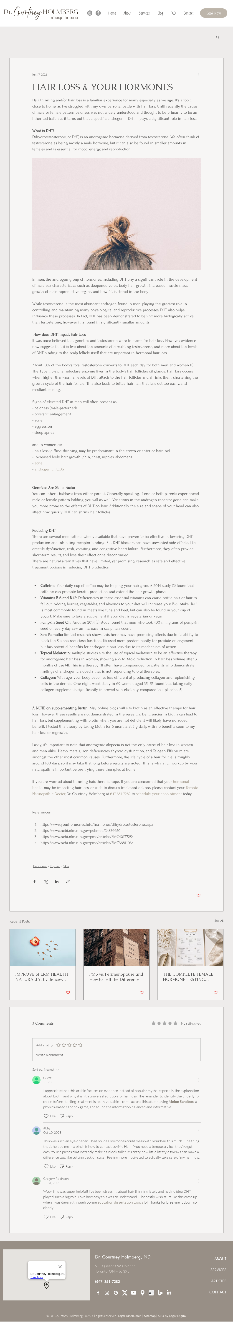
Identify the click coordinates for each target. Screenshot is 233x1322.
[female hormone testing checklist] (190, 947)
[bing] (160, 1292)
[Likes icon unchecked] (46, 1116)
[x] (124, 1292)
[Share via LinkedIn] (57, 881)
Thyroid (55, 866)
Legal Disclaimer (130, 1316)
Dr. (8, 11)
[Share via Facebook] (34, 881)
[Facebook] (98, 13)
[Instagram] (89, 13)
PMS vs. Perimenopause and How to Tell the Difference (116, 977)
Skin (66, 866)
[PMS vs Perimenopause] (116, 947)
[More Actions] (198, 1080)
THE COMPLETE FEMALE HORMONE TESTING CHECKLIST (188, 977)
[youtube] (133, 1292)
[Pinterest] (116, 1292)
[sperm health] (43, 947)
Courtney (27, 12)
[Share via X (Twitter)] (45, 881)
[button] (144, 13)
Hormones (40, 866)
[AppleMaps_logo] (151, 1292)
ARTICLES (218, 1281)
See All (219, 920)
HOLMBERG (60, 11)
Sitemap (150, 1316)
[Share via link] (68, 881)
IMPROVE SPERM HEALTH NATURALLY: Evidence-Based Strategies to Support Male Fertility (41, 977)
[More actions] (198, 74)
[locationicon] (142, 1292)
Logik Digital (178, 1316)
